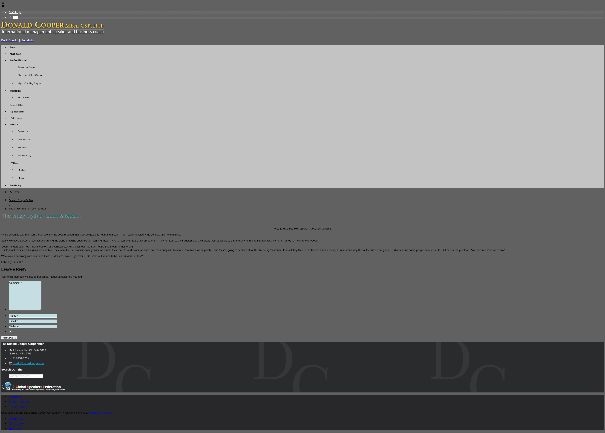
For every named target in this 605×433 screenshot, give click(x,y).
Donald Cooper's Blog (43, 222)
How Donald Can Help (19, 60)
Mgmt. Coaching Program (29, 83)
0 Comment (67, 222)
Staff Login (15, 12)
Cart (23, 178)
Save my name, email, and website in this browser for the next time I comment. (58, 331)
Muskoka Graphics (100, 412)
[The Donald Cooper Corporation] (53, 34)
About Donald (15, 53)
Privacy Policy (24, 155)
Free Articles (15, 90)
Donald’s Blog (15, 185)
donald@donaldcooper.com (28, 363)
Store (15, 163)
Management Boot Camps (30, 75)
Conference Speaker (27, 67)
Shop (23, 170)
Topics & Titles (16, 104)
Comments (17, 118)
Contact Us (14, 124)
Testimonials (18, 111)
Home (12, 47)
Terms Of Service (19, 401)
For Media (22, 147)
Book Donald (24, 139)
